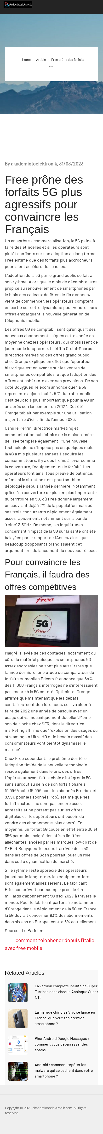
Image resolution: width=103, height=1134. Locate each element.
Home (26, 59)
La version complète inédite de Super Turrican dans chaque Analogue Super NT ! (66, 992)
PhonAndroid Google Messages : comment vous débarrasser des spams (62, 1044)
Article (41, 59)
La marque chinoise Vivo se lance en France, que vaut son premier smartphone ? (65, 1018)
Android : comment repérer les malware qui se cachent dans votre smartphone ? (64, 1070)
